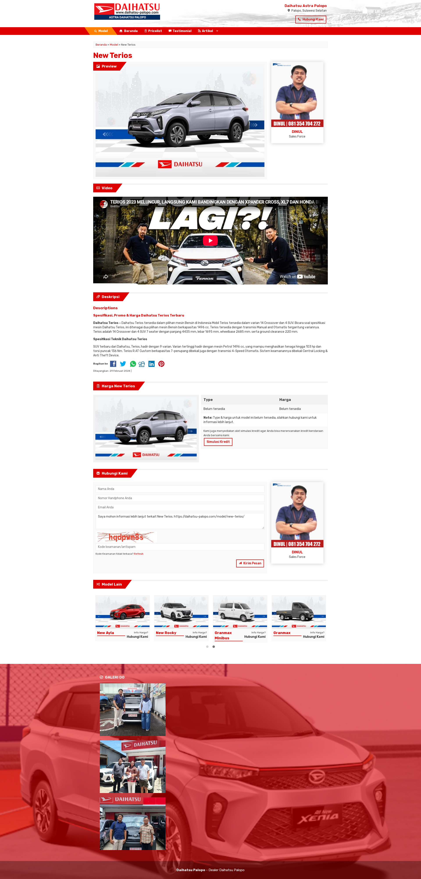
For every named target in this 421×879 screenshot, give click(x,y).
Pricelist (155, 31)
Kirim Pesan (252, 563)
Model (114, 44)
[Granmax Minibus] (240, 612)
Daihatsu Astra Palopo (306, 6)
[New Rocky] (181, 612)
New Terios (112, 55)
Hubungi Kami (313, 19)
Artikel (207, 31)
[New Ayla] (123, 612)
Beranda (130, 31)
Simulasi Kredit (218, 442)
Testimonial (182, 31)
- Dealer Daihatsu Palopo (210, 870)
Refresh (138, 553)
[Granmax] (299, 612)
